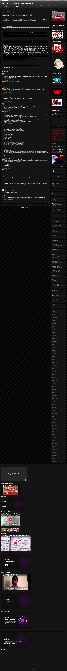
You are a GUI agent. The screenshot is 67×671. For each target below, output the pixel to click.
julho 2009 (53, 452)
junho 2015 (53, 347)
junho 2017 (53, 314)
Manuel (5, 80)
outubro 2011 (54, 413)
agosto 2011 (53, 416)
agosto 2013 (53, 380)
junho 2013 (53, 383)
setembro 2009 (54, 449)
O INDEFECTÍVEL (55, 249)
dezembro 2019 (54, 311)
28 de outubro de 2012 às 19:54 (8, 166)
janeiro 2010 (53, 444)
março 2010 (53, 441)
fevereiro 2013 (54, 389)
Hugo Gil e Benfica (56, 209)
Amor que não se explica (56, 241)
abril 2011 (53, 422)
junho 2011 (53, 419)
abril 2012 (53, 404)
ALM (4, 87)
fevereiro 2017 (54, 317)
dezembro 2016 (54, 320)
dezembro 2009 (54, 446)
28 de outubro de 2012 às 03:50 (8, 101)
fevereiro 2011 (54, 425)
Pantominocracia (55, 304)
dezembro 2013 (54, 374)
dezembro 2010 (54, 428)
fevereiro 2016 (54, 335)
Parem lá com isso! (56, 295)
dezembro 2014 (54, 356)
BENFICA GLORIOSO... (56, 284)
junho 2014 (53, 365)
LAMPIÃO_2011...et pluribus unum (58, 275)
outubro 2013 (54, 377)
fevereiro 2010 (54, 443)
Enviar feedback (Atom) (27, 207)
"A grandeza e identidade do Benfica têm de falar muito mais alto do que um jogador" (58, 286)
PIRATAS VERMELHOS (56, 270)
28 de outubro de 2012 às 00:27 (8, 78)
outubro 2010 (54, 431)
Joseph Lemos (6, 92)
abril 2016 (53, 332)
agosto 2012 (53, 398)
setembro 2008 (54, 456)
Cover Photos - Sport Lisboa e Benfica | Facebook (57, 176)
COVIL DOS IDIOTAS (56, 261)
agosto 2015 (53, 344)
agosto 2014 (53, 362)
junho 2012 (53, 401)
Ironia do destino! (55, 280)
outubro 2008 (54, 455)
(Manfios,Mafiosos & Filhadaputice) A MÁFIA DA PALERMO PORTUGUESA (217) (58, 185)
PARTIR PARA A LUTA (56, 271)
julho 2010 (53, 435)
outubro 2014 (54, 359)
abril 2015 (53, 350)
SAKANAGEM (55, 290)
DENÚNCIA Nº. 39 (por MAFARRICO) (58, 267)
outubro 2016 (54, 323)
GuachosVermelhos (56, 193)
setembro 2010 (54, 432)
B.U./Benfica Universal (56, 189)
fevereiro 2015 (54, 353)
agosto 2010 (53, 434)
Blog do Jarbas (55, 244)
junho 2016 (53, 329)
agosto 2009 (53, 450)
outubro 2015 (54, 341)
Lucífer (5, 149)
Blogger (36, 669)
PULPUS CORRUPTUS (56, 183)
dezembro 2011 (54, 410)
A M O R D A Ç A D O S (56, 266)
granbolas (5, 188)
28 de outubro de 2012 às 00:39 (8, 90)
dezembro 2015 (54, 338)
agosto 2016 (53, 326)
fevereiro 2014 (54, 371)
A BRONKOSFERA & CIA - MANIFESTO (18, 3)
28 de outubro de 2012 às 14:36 (8, 135)
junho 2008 (53, 459)
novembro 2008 (54, 453)
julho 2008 (53, 458)
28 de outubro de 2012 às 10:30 (8, 123)
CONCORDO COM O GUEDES (57, 225)
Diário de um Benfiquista (56, 240)
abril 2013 (53, 386)
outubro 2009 (54, 447)
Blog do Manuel (55, 279)
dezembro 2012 (54, 392)
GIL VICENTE (6, 110)
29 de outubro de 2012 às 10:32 (8, 199)
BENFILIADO (55, 203)
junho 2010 (53, 437)
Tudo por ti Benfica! (56, 215)
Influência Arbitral (55, 254)
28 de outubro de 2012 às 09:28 (8, 108)
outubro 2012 (54, 395)
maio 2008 (53, 461)
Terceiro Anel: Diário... (56, 250)
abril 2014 (53, 368)
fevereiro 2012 (54, 407)
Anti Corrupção (55, 299)
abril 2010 (53, 440)
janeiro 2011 (53, 426)
